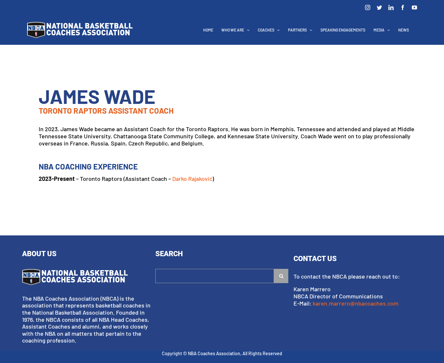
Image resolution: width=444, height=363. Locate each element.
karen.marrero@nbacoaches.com (355, 303)
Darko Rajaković (192, 178)
